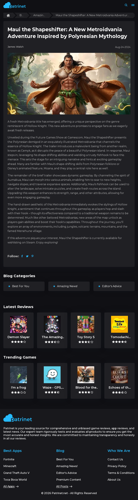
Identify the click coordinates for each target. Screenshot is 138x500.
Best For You (20, 286)
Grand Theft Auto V (16, 473)
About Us (114, 479)
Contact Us (115, 459)
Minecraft (9, 466)
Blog (21, 15)
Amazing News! (39, 15)
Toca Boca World (15, 479)
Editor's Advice (112, 286)
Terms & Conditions (121, 473)
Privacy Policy (117, 466)
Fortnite (8, 459)
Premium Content (68, 479)
